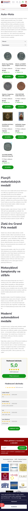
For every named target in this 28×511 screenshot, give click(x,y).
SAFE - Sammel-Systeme (20, 459)
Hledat (24, 5)
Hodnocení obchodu (14, 383)
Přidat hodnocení (14, 376)
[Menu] (26, 2)
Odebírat (22, 448)
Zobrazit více (14, 428)
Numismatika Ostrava (8, 459)
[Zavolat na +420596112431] (17, 2)
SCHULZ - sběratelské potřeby (15, 461)
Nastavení (14, 501)
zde (20, 498)
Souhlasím (14, 506)
